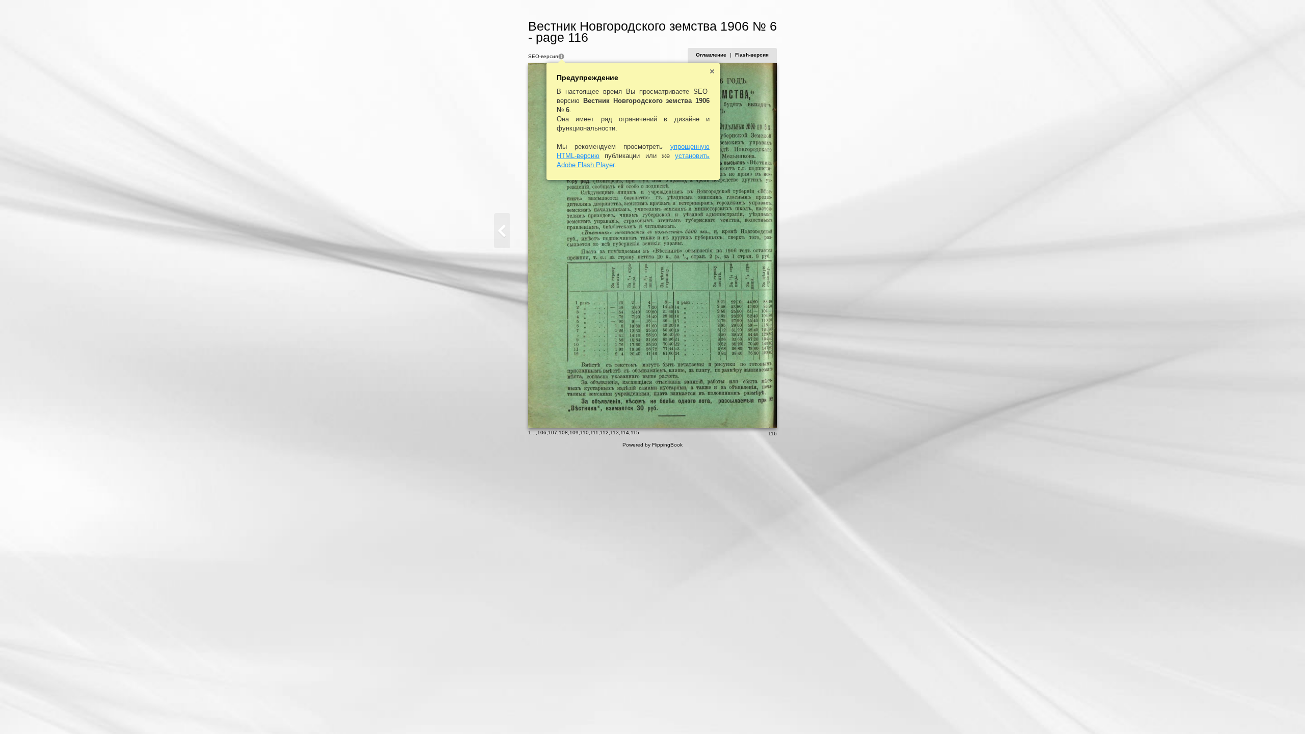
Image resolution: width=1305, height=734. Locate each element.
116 (772, 433)
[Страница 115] (502, 230)
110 (584, 432)
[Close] (712, 71)
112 (604, 432)
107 (552, 432)
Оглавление (711, 55)
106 (541, 432)
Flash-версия (752, 55)
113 (614, 432)
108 (563, 432)
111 (594, 432)
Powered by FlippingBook (652, 445)
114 (624, 432)
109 (574, 432)
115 (635, 432)
